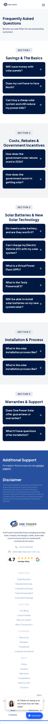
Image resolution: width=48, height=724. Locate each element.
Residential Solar (24, 583)
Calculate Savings (24, 597)
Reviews (24, 642)
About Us (24, 637)
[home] (10, 4)
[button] (43, 4)
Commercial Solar (24, 588)
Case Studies (24, 615)
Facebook (24, 646)
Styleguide (13, 715)
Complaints (24, 678)
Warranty (24, 673)
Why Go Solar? (24, 620)
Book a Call (24, 682)
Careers (24, 668)
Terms (12, 710)
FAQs (24, 664)
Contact (24, 687)
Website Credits (35, 710)
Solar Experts (24, 579)
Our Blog (24, 610)
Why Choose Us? (24, 624)
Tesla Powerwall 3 (24, 593)
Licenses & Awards (24, 651)
